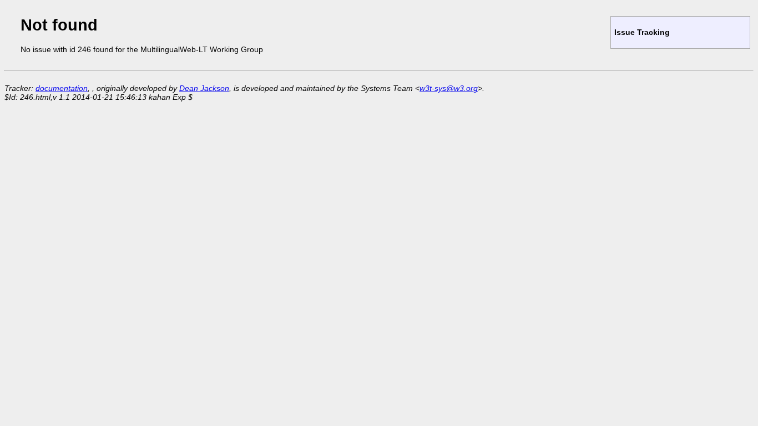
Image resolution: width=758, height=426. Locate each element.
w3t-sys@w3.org (449, 88)
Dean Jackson (204, 88)
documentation (62, 88)
